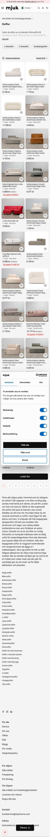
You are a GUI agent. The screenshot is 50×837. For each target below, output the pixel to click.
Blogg (5, 744)
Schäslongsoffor (40, 46)
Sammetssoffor (8, 643)
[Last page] (46, 486)
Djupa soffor (7, 595)
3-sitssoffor (24, 46)
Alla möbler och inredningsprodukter (16, 18)
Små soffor (6, 647)
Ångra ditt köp (9, 799)
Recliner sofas (8, 636)
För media (7, 749)
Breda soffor (7, 584)
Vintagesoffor (7, 680)
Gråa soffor (6, 602)
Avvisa (25, 460)
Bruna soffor (7, 587)
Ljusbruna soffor (8, 625)
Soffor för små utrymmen (12, 651)
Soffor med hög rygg (10, 662)
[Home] (12, 8)
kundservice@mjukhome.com (16, 814)
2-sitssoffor (9, 46)
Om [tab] (41, 382)
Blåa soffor (6, 576)
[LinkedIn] (11, 712)
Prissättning (7, 775)
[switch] (43, 418)
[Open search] (39, 8)
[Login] (43, 8)
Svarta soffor (7, 665)
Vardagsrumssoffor (10, 677)
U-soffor (5, 673)
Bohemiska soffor (9, 580)
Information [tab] (25, 382)
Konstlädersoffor (9, 613)
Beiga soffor (7, 573)
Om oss (5, 731)
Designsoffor (7, 591)
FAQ (4, 740)
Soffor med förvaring (10, 658)
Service (5, 727)
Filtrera (23, 827)
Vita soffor (6, 684)
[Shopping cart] (47, 8)
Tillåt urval (25, 452)
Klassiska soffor (8, 610)
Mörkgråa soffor (8, 632)
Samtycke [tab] (9, 382)
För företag (7, 779)
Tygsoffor (6, 669)
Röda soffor (6, 639)
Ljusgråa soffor (8, 628)
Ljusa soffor (7, 621)
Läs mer (5, 39)
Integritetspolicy (10, 753)
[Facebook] (3, 712)
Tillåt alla (25, 445)
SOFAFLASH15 (30, 2)
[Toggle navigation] (2, 7)
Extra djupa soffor (9, 599)
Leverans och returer (12, 795)
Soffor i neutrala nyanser (12, 654)
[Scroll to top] (5, 832)
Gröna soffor (7, 606)
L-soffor (5, 617)
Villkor (5, 735)
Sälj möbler (7, 770)
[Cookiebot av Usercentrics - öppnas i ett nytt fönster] (36, 375)
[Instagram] (7, 712)
